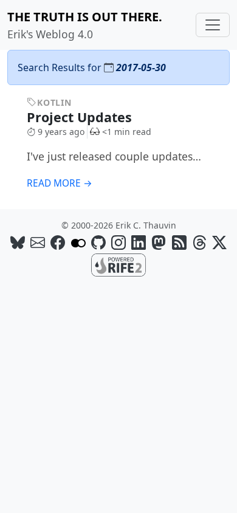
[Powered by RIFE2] (118, 263)
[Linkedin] (138, 242)
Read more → (59, 183)
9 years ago (61, 131)
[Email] (37, 242)
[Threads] (199, 242)
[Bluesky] (17, 242)
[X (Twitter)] (219, 242)
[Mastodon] (158, 242)
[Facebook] (57, 242)
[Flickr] (78, 242)
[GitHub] (98, 242)
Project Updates (81, 117)
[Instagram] (118, 242)
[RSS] (179, 242)
